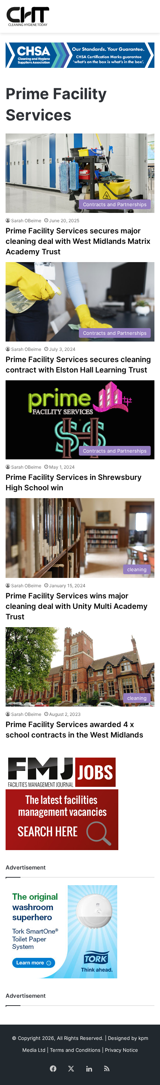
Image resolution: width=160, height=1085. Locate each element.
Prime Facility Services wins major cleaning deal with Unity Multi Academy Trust (77, 606)
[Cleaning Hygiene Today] (28, 16)
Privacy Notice (121, 1050)
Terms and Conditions (75, 1050)
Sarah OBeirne (26, 220)
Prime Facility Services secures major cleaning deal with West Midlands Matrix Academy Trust (78, 241)
